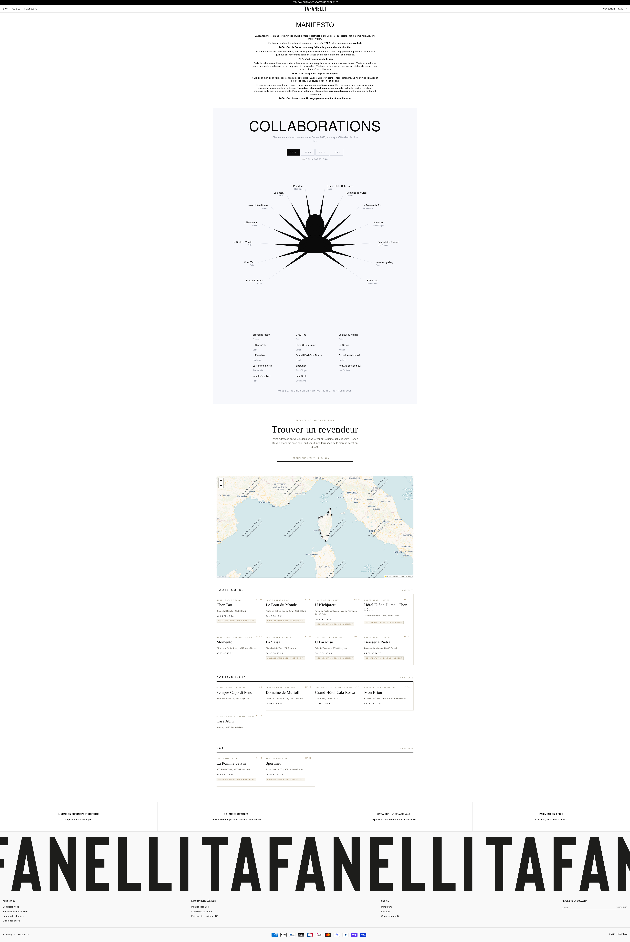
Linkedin (385, 911)
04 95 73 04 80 (372, 703)
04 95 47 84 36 (323, 619)
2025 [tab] (307, 152)
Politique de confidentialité (204, 916)
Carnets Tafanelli (390, 916)
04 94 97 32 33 (274, 774)
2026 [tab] (293, 152)
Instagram (386, 906)
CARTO (410, 576)
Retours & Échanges (13, 916)
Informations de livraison (15, 911)
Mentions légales (200, 906)
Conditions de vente (201, 911)
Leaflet (388, 576)
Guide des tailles (11, 920)
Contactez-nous (11, 906)
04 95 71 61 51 (323, 703)
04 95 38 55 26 (274, 653)
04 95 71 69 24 (274, 703)
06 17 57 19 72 (225, 653)
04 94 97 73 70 (225, 774)
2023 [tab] (336, 152)
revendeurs (30, 9)
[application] (315, 527)
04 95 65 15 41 (274, 616)
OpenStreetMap (399, 576)
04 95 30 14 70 (372, 653)
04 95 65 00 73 (225, 616)
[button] (319, 518)
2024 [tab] (322, 152)
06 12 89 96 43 (323, 653)
